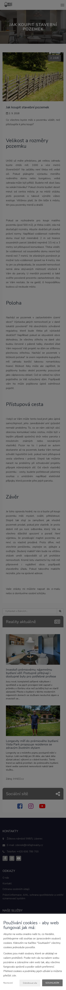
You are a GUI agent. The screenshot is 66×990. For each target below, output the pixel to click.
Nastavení (8, 983)
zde (14, 975)
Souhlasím (52, 983)
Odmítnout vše (30, 983)
